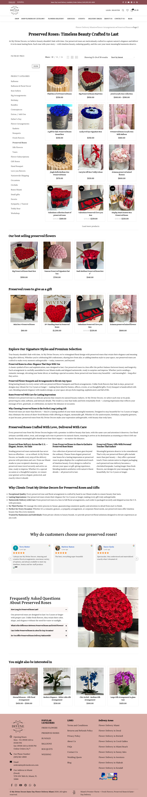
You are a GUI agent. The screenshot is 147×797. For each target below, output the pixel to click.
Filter (36, 66)
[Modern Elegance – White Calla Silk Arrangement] (57, 681)
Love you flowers (18, 171)
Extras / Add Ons (18, 114)
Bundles (14, 105)
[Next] (136, 559)
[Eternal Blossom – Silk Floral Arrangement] (24, 681)
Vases (15, 152)
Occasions (15, 180)
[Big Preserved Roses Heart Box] (90, 79)
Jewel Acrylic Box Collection (122, 94)
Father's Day (16, 119)
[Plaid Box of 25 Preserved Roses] (59, 79)
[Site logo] (15, 10)
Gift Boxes (15, 161)
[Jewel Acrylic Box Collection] (121, 79)
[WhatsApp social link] (134, 2)
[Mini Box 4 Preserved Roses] (24, 308)
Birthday (14, 100)
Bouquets (17, 133)
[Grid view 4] (76, 57)
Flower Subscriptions (20, 157)
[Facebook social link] (123, 2)
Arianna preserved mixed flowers (123, 324)
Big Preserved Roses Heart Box (90, 94)
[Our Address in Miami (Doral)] (11, 770)
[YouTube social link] (128, 2)
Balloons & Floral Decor (21, 86)
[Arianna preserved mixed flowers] (121, 157)
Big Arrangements (18, 95)
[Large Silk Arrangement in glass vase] (123, 681)
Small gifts (15, 194)
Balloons (14, 81)
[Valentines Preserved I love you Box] (90, 197)
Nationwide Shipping (20, 175)
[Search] (123, 10)
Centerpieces (16, 109)
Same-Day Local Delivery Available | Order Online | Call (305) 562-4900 (73, 2)
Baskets (16, 128)
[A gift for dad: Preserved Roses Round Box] (59, 117)
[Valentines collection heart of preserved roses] (59, 197)
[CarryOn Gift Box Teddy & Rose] (90, 157)
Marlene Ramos (67, 547)
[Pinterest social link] (131, 2)
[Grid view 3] (72, 57)
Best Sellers (16, 91)
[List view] (68, 57)
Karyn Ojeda (109, 547)
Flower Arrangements (106, 27)
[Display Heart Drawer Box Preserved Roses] (121, 197)
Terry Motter (24, 547)
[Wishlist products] (127, 10)
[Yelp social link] (137, 2)
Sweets (14, 199)
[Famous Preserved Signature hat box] (57, 255)
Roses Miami (16, 189)
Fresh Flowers (18, 138)
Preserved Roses (124, 27)
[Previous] (10, 559)
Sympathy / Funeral (19, 204)
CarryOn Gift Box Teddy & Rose (91, 172)
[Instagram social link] (125, 2)
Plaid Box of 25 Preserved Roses (59, 94)
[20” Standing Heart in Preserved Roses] (57, 308)
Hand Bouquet (17, 166)
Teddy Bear (15, 208)
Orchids (14, 185)
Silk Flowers (18, 147)
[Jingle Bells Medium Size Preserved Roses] (59, 157)
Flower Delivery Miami (85, 27)
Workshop (15, 213)
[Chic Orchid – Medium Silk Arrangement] (90, 681)
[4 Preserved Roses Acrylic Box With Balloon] (121, 117)
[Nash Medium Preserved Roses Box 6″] (90, 255)
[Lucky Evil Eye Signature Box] (90, 117)
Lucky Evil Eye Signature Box (90, 132)
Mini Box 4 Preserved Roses (24, 324)
